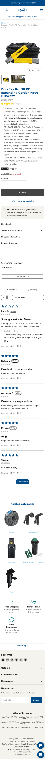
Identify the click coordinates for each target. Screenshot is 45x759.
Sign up (36, 700)
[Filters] (10, 297)
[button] (6, 79)
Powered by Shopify (22, 754)
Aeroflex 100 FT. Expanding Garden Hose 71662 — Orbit (22, 718)
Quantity (4, 178)
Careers (34, 749)
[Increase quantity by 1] (23, 183)
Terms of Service (28, 739)
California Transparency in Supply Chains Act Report (21, 744)
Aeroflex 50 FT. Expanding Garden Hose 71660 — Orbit (22, 723)
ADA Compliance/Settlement (18, 749)
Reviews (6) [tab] (12, 290)
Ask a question (22, 276)
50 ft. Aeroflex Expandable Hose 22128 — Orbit (22, 727)
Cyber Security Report (21, 747)
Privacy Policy (14, 739)
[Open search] (3, 297)
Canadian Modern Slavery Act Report (21, 741)
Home (3, 23)
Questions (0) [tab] (33, 290)
